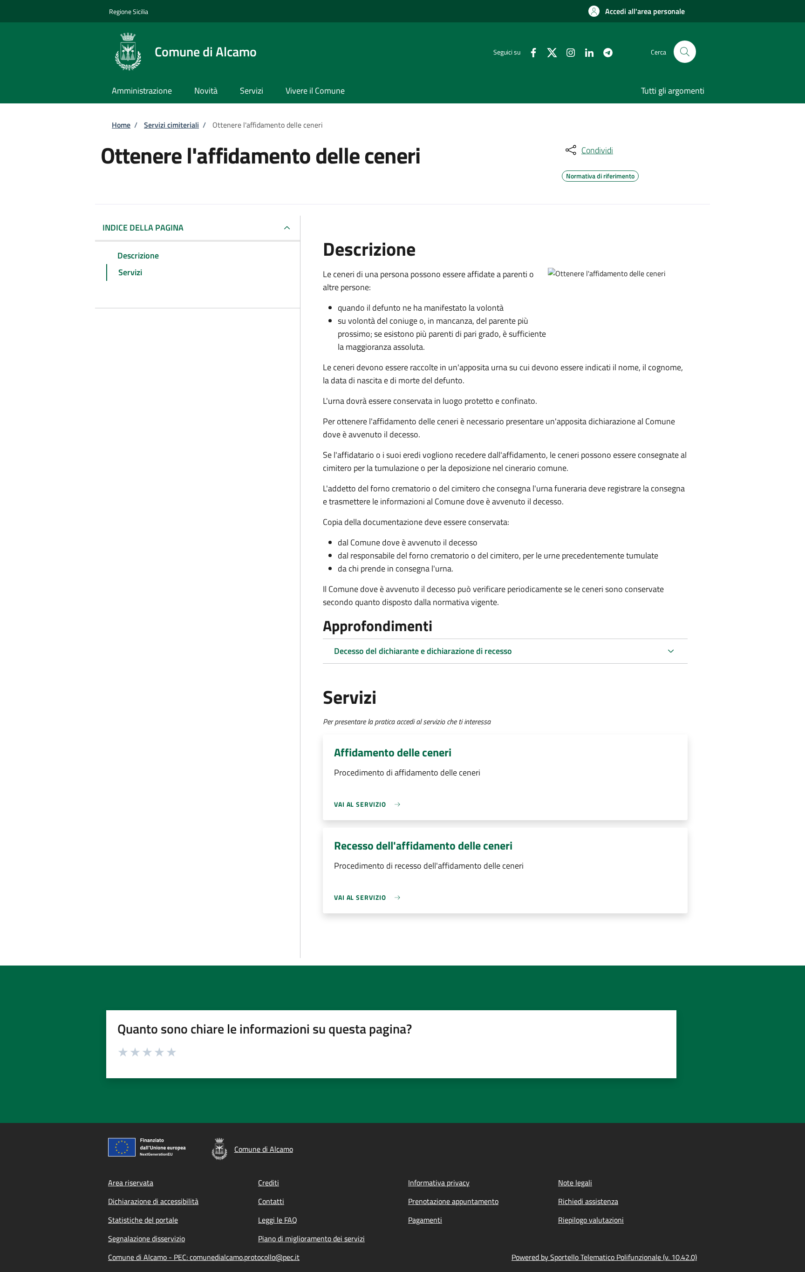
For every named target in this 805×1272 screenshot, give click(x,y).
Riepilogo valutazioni (591, 1219)
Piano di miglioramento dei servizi (311, 1238)
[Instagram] (567, 51)
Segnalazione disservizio (146, 1238)
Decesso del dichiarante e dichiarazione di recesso (423, 651)
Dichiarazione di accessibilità (153, 1201)
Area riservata (130, 1182)
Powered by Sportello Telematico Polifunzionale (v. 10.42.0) (604, 1257)
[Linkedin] (585, 51)
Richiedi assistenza (588, 1201)
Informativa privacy (439, 1182)
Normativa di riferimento (600, 174)
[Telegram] (604, 51)
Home (121, 124)
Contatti (271, 1201)
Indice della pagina (143, 227)
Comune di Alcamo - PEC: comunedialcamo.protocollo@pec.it (204, 1257)
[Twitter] (548, 51)
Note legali (575, 1182)
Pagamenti (425, 1219)
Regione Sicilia (128, 11)
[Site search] (685, 52)
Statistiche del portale (143, 1219)
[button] (636, 11)
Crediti (268, 1182)
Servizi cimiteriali (171, 124)
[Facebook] (529, 51)
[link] (369, 804)
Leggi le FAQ (277, 1219)
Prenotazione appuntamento (453, 1201)
